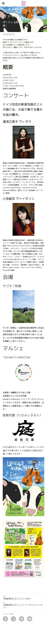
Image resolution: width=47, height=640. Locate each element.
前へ (4, 596)
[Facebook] (5, 618)
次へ (4, 602)
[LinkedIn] (21, 618)
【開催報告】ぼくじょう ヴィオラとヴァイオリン (23, 606)
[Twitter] (13, 618)
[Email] (29, 618)
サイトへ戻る (9, 614)
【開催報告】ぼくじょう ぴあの (17, 599)
